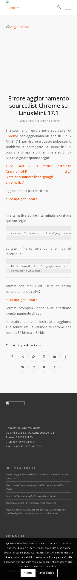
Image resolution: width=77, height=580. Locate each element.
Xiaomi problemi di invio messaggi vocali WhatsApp (31, 502)
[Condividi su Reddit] (33, 366)
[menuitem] (57, 7)
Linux (43, 120)
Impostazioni (47, 572)
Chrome (12, 136)
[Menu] (66, 7)
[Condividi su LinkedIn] (55, 356)
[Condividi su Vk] (23, 366)
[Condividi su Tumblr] (65, 356)
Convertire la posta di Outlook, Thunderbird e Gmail (31, 495)
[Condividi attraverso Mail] (44, 366)
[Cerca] (57, 7)
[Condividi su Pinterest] (44, 356)
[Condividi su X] (23, 356)
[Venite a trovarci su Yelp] (55, 366)
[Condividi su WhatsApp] (33, 356)
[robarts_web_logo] (32, 7)
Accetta (28, 572)
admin (56, 120)
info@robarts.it (25, 441)
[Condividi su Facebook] (12, 356)
